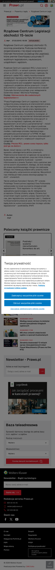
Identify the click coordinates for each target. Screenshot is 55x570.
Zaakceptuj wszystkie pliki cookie (28, 295)
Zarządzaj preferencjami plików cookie (27, 309)
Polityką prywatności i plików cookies (24, 286)
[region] (27, 285)
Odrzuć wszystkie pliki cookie (27, 303)
